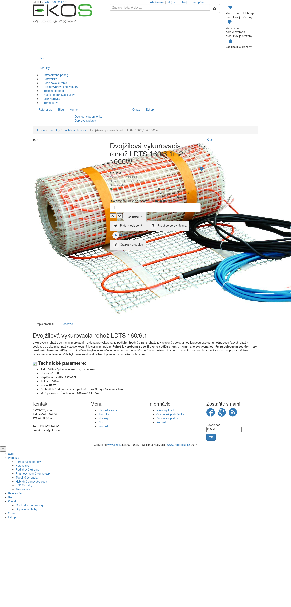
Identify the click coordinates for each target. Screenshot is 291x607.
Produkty (54, 130)
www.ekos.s (114, 444)
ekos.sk (40, 130)
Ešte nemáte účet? (145, 579)
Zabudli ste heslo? (189, 594)
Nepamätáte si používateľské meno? (152, 594)
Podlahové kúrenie (75, 130)
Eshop (12, 517)
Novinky (103, 418)
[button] (202, 169)
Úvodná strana (108, 410)
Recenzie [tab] (67, 324)
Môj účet (172, 2)
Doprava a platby (167, 418)
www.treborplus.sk (178, 444)
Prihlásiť (145, 570)
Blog (101, 422)
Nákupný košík (165, 410)
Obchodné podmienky (170, 414)
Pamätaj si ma (102, 562)
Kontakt (103, 426)
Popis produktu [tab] (45, 324)
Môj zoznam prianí (193, 2)
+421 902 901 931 (56, 2)
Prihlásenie (156, 2)
